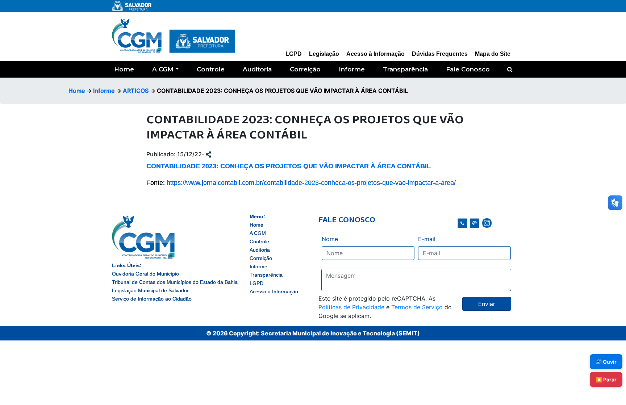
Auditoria (257, 69)
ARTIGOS (136, 90)
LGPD (293, 54)
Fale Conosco (468, 69)
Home (124, 69)
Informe (352, 69)
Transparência (405, 69)
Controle (211, 69)
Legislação (324, 54)
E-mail (426, 239)
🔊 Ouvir (606, 362)
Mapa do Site (492, 54)
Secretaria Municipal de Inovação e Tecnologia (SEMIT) (340, 333)
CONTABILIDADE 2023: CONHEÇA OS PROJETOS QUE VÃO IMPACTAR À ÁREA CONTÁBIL (288, 166)
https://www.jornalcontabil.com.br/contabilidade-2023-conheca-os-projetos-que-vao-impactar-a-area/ (311, 182)
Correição (305, 69)
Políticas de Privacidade (351, 307)
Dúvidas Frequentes (440, 54)
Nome (330, 239)
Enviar (486, 303)
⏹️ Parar (606, 379)
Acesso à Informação (375, 54)
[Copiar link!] (208, 154)
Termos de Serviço (417, 307)
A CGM (163, 69)
